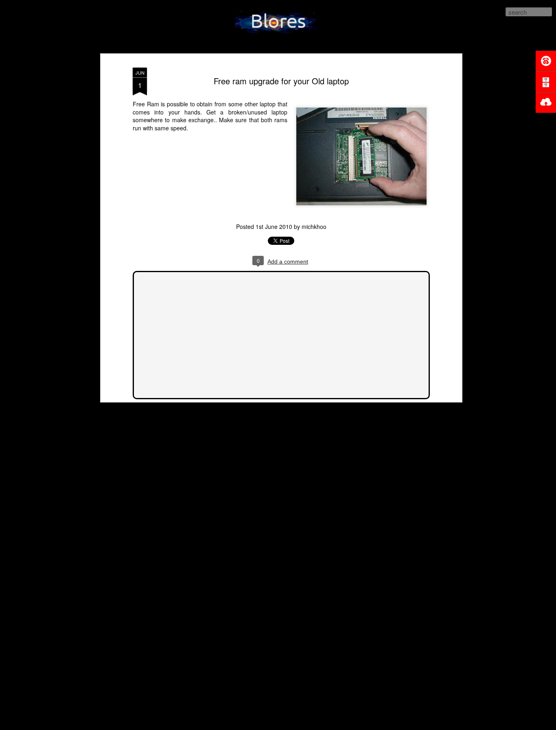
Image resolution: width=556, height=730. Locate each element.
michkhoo (314, 226)
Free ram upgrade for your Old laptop (281, 81)
